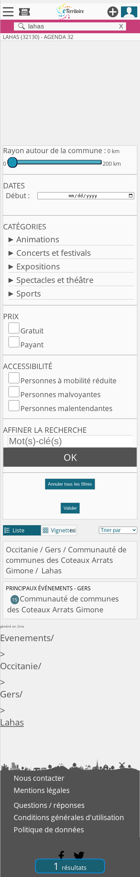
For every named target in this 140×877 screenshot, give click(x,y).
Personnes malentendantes (66, 408)
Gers (53, 549)
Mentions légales (42, 790)
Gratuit (31, 330)
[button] (70, 486)
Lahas (12, 722)
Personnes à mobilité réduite (68, 380)
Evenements (25, 638)
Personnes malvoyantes (60, 394)
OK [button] (70, 457)
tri (73, 530)
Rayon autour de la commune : (54, 150)
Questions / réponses (49, 805)
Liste (14, 530)
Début (16, 195)
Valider (70, 508)
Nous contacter (39, 778)
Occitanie (22, 549)
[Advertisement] (70, 92)
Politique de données (49, 829)
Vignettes (59, 530)
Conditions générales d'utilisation (69, 817)
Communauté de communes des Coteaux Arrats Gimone (66, 560)
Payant (31, 344)
